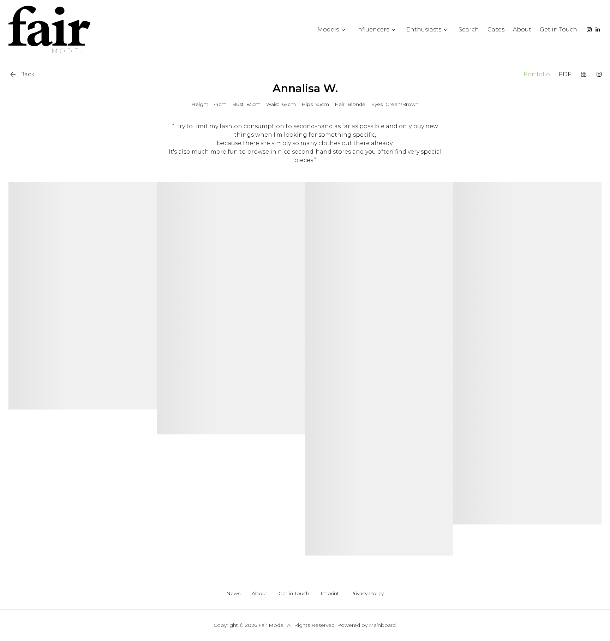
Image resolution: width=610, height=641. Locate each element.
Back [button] (21, 74)
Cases (496, 29)
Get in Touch (558, 29)
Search (469, 29)
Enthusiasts (428, 29)
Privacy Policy (367, 593)
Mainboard (382, 625)
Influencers (377, 29)
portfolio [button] (537, 74)
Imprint (330, 593)
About (522, 29)
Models (332, 29)
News (233, 593)
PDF (564, 74)
